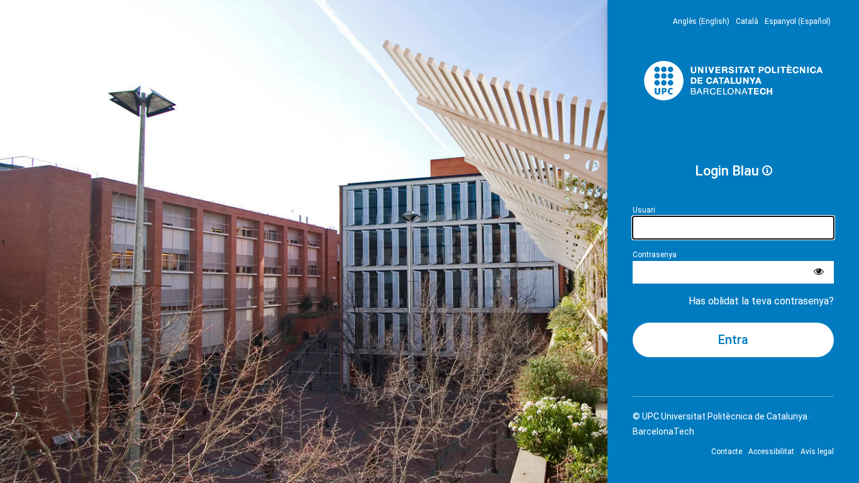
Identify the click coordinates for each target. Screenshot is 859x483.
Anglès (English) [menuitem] (701, 21)
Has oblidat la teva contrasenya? (761, 301)
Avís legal (817, 451)
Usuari (644, 210)
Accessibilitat (771, 451)
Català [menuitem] (747, 21)
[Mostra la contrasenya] (819, 272)
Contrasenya (655, 254)
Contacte (726, 451)
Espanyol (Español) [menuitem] (798, 21)
